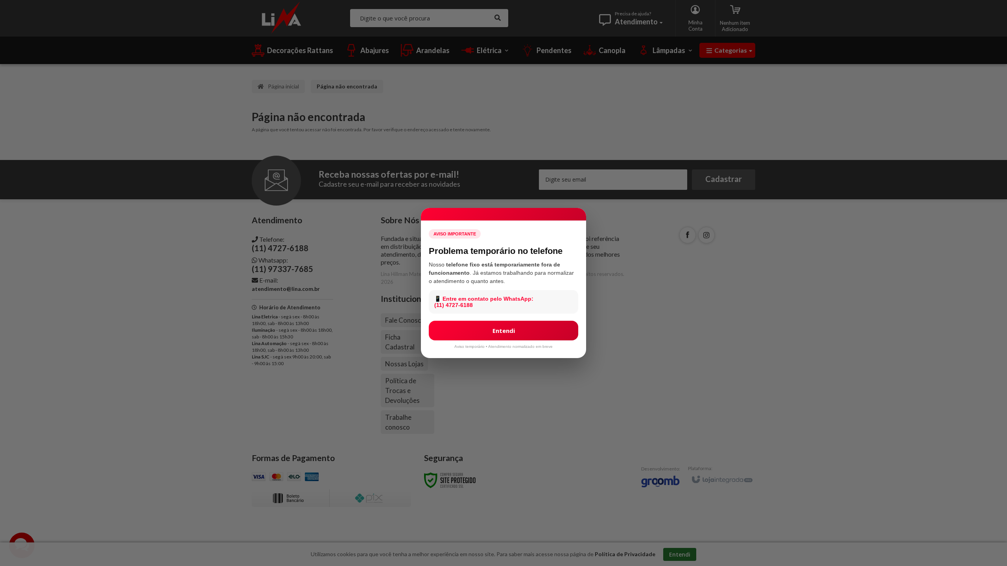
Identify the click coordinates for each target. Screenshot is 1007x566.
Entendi (503, 330)
